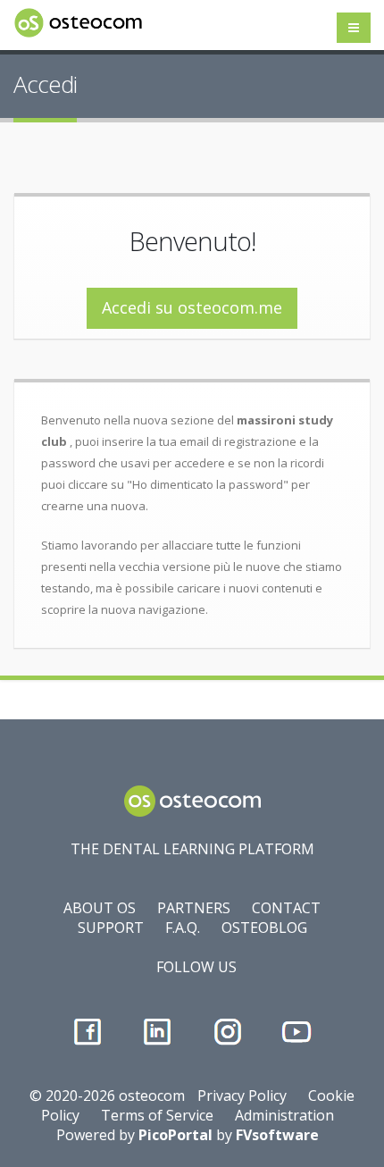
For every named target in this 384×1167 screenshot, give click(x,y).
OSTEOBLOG (264, 927)
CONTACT (286, 908)
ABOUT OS (99, 908)
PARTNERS (193, 908)
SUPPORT (111, 927)
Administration (284, 1115)
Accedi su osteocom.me (192, 307)
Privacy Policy (242, 1095)
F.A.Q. (182, 927)
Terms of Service (157, 1115)
